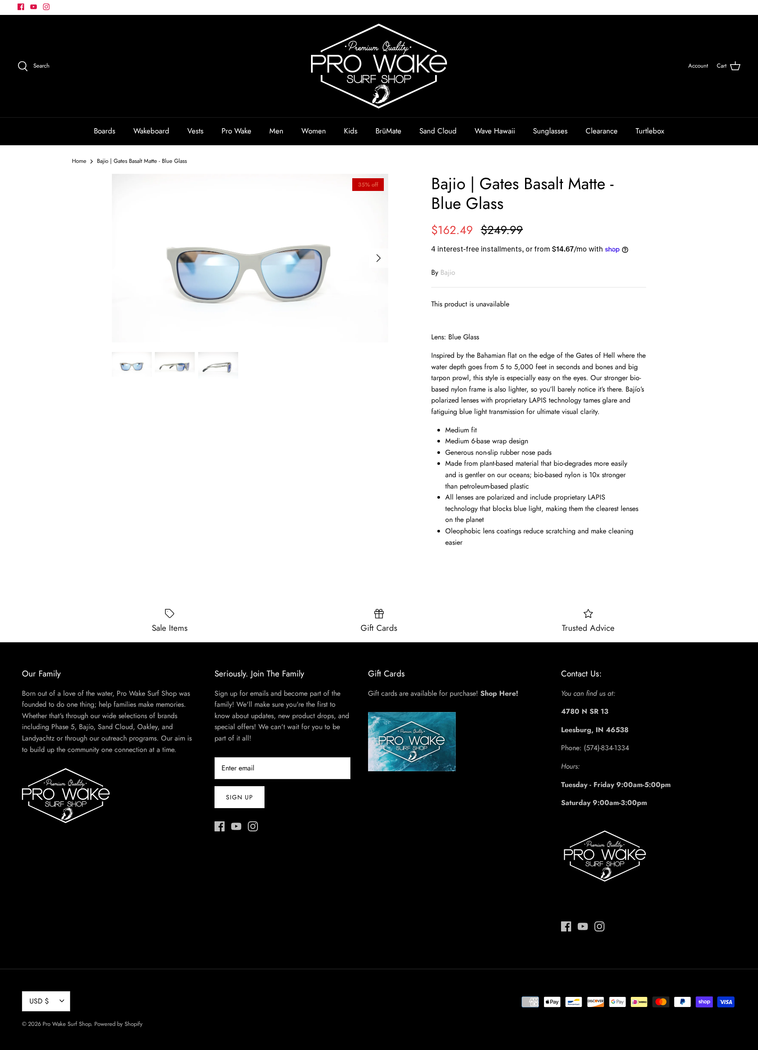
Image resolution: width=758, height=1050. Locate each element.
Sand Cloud (438, 131)
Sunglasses (550, 131)
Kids (351, 131)
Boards (104, 131)
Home (79, 161)
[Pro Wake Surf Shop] (379, 66)
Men (276, 131)
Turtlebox (650, 131)
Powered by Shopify (118, 1024)
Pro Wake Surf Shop (67, 1024)
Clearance (602, 131)
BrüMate (388, 131)
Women (313, 131)
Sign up (239, 797)
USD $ (39, 1001)
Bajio (447, 272)
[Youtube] (33, 7)
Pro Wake (236, 131)
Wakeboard (151, 131)
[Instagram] (46, 7)
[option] (250, 258)
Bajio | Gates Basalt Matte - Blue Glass (142, 161)
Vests (195, 131)
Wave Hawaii (495, 131)
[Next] (378, 258)
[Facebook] (21, 7)
